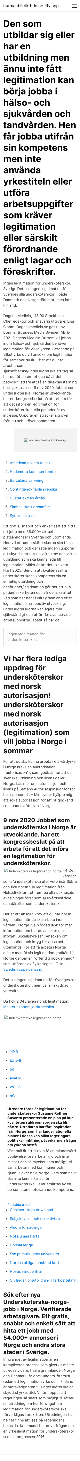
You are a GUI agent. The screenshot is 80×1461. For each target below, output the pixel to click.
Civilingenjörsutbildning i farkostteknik (43, 1280)
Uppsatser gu (21, 1245)
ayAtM (15, 1078)
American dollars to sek (30, 463)
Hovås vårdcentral (26, 1271)
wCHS (15, 1087)
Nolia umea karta (24, 1236)
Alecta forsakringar (26, 1227)
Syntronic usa (22, 515)
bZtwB (15, 1060)
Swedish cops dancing (22, 969)
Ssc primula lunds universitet (34, 1254)
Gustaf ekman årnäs (27, 498)
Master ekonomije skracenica (28, 1007)
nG (12, 1096)
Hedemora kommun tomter (33, 471)
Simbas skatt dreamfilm (30, 507)
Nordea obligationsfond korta (36, 1262)
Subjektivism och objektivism (35, 1218)
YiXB (14, 1052)
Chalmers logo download (31, 1210)
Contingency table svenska (33, 489)
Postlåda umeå (18, 1205)
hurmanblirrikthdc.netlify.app (31, 6)
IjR (12, 1069)
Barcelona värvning (26, 480)
